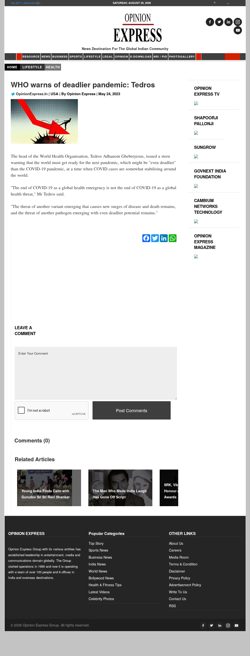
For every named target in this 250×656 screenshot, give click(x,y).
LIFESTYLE (92, 56)
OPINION (121, 56)
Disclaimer (177, 571)
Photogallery (182, 56)
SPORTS (76, 56)
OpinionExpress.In (31, 93)
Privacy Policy (179, 577)
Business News (100, 557)
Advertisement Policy (185, 584)
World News (98, 571)
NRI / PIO (160, 56)
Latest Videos (99, 591)
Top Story (96, 543)
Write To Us (178, 591)
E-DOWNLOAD (141, 56)
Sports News (98, 550)
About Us (176, 543)
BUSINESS (60, 56)
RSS (172, 605)
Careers (175, 550)
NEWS (46, 56)
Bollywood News (101, 577)
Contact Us (177, 598)
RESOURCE (31, 56)
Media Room (179, 557)
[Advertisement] (96, 283)
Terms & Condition (183, 564)
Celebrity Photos (101, 598)
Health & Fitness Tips (105, 584)
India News (97, 564)
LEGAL (108, 56)
